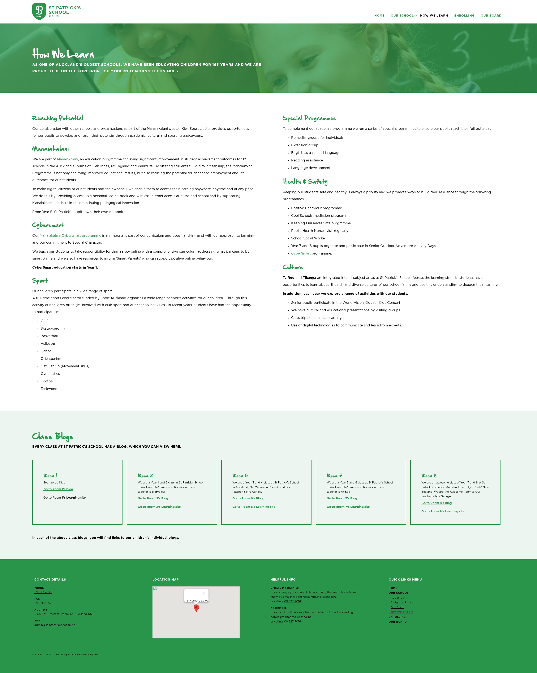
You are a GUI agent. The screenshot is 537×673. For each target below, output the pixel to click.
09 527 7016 (43, 592)
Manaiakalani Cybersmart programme (70, 235)
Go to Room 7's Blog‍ (342, 498)
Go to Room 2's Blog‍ (153, 498)
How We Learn (434, 15)
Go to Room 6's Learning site (253, 506)
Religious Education (405, 602)
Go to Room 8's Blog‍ (436, 503)
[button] (402, 15)
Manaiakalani (67, 159)
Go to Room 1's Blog (58, 489)
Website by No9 (89, 655)
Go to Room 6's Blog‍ (247, 498)
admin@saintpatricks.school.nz (54, 625)
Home (379, 15)
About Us (397, 597)
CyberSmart (301, 253)
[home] (56, 11)
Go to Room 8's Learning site (442, 511)
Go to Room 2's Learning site (159, 506)
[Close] (203, 594)
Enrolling (464, 15)
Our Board (491, 15)
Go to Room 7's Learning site (348, 506)
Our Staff (397, 607)
